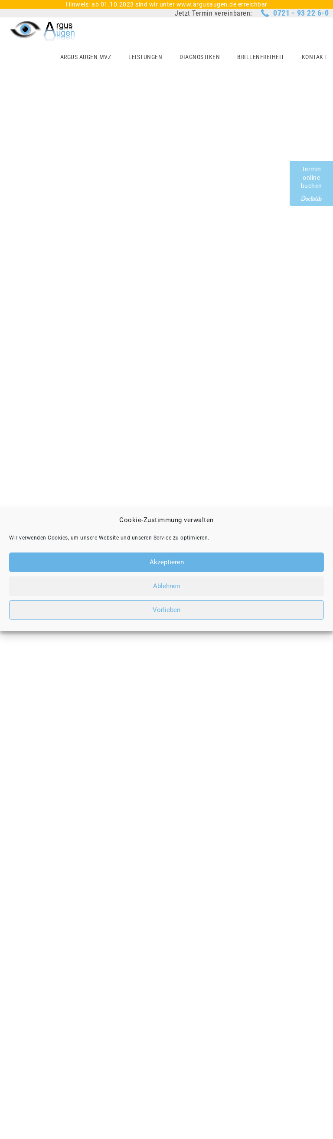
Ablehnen (166, 586)
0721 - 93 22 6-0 (301, 12)
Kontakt (314, 56)
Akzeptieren (167, 562)
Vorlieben (166, 610)
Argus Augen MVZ (85, 56)
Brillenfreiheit (260, 56)
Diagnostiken (200, 56)
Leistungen (145, 56)
